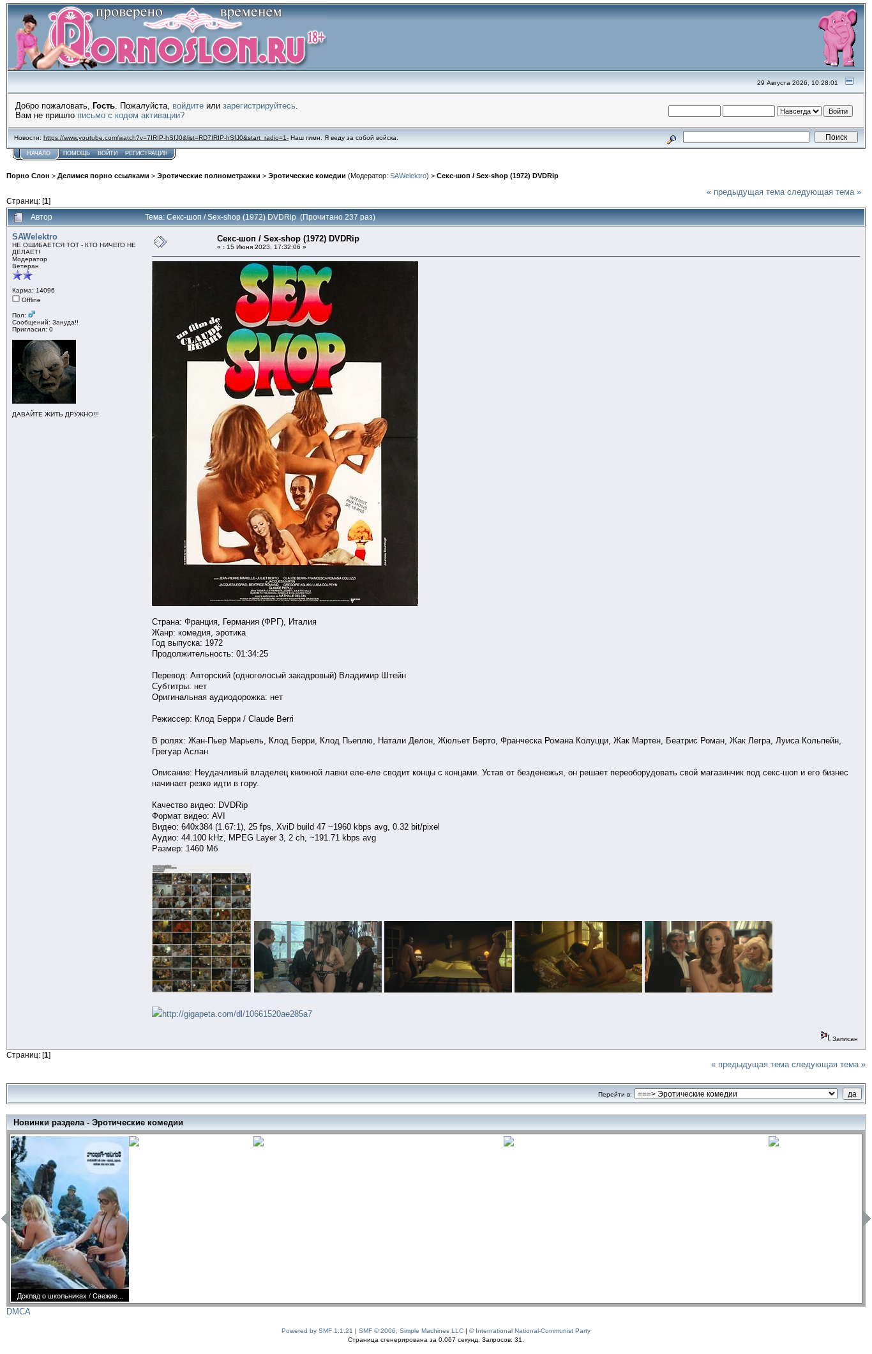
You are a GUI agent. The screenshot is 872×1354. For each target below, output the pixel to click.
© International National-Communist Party (529, 1330)
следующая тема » (824, 192)
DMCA (18, 1311)
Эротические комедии (307, 175)
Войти (107, 153)
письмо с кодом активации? (130, 115)
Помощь (76, 153)
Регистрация (146, 153)
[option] (70, 1219)
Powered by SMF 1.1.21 (317, 1330)
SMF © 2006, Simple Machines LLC (411, 1330)
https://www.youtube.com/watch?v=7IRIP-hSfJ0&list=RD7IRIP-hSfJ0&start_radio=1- (166, 137)
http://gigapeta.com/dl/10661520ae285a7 (237, 1014)
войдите (188, 105)
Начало (38, 153)
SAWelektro (408, 175)
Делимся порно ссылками (103, 175)
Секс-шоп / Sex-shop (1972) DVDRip (498, 175)
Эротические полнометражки (208, 175)
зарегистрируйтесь (259, 105)
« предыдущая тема (746, 192)
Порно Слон (28, 175)
